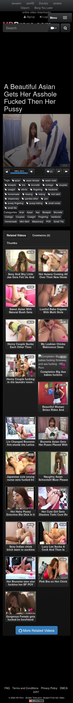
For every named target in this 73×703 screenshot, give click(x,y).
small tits (12, 207)
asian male (50, 180)
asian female (32, 180)
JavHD (30, 3)
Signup (30, 17)
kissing (28, 194)
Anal (21, 212)
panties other (31, 198)
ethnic (23, 189)
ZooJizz (43, 3)
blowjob (11, 184)
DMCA (64, 688)
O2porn (25, 8)
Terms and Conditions (25, 688)
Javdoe (57, 3)
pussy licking (35, 203)
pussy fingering (15, 203)
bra (23, 184)
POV (48, 221)
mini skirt (55, 194)
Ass (37, 212)
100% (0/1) (21, 171)
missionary (13, 198)
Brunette (58, 212)
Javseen (16, 3)
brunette (35, 184)
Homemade (11, 221)
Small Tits (59, 221)
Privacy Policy (49, 688)
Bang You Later (43, 8)
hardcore (52, 189)
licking (41, 194)
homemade (13, 194)
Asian (30, 212)
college (49, 184)
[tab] (16, 235)
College (9, 216)
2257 (36, 692)
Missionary (37, 221)
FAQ (7, 688)
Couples (20, 216)
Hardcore (56, 216)
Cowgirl (31, 216)
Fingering (43, 216)
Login (45, 17)
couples (62, 184)
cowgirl (11, 189)
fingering (37, 189)
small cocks (53, 203)
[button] (36, 140)
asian (17, 180)
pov (45, 198)
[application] (36, 140)
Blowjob (46, 212)
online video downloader (36, 12)
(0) (51, 171)
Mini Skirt (24, 221)
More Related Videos (38, 630)
